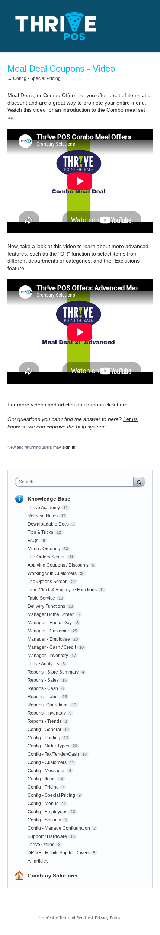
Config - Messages (46, 770)
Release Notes (43, 515)
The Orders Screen (47, 557)
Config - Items (41, 778)
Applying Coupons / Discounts (58, 565)
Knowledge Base (49, 499)
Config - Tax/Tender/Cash (53, 754)
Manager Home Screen (51, 614)
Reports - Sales (43, 680)
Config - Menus (43, 803)
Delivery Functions (46, 606)
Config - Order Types (48, 746)
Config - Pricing (43, 787)
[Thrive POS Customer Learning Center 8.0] (55, 26)
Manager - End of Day (50, 622)
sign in (69, 447)
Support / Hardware (47, 836)
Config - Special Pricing (51, 795)
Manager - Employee (49, 639)
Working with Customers (52, 573)
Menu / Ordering (44, 548)
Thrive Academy (44, 507)
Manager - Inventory (48, 655)
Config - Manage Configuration (59, 828)
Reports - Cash (43, 688)
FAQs (33, 540)
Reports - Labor (43, 696)
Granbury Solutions (52, 876)
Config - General (44, 729)
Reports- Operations (48, 705)
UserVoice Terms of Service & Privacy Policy (80, 918)
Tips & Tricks (40, 532)
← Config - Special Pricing (34, 78)
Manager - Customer (48, 631)
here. (123, 405)
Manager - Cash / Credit (52, 647)
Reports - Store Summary (53, 672)
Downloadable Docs (48, 524)
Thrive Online (41, 844)
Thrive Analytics (43, 663)
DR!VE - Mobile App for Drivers (59, 852)
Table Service (41, 598)
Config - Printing (44, 737)
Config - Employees (47, 811)
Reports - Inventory (47, 713)
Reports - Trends (44, 721)
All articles (38, 861)
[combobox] (76, 481)
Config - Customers (47, 762)
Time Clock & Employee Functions (62, 589)
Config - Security (44, 820)
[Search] (139, 481)
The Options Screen (48, 581)
